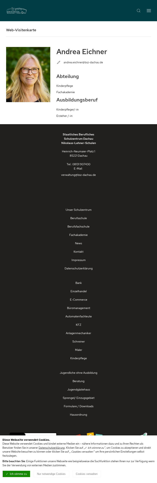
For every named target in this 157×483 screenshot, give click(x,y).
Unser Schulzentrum (79, 210)
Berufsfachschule (78, 226)
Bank (78, 283)
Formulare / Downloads (78, 406)
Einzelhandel (79, 291)
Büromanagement (78, 308)
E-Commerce (78, 299)
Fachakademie (78, 235)
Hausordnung (78, 414)
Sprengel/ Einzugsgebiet (78, 398)
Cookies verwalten (87, 473)
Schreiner (78, 341)
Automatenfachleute (78, 316)
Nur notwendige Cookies (51, 473)
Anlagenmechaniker (78, 333)
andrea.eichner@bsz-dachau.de (83, 62)
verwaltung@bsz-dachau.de (78, 175)
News (78, 243)
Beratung (78, 381)
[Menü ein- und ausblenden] (149, 10)
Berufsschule (78, 218)
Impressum (79, 260)
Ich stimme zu (18, 473)
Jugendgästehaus (78, 389)
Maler (78, 350)
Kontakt (78, 251)
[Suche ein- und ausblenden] (138, 10)
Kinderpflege (78, 358)
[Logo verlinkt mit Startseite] (16, 10)
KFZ (78, 325)
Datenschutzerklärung (79, 268)
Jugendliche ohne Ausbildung (78, 373)
